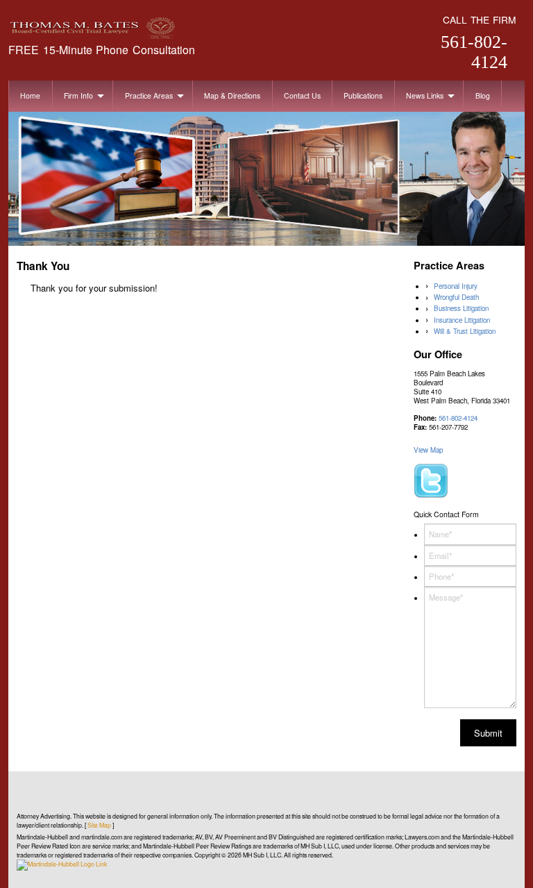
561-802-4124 (474, 52)
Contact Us (302, 95)
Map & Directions (232, 95)
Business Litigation (461, 308)
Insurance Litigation (462, 320)
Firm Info (78, 95)
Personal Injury (455, 286)
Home (30, 95)
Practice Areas (149, 95)
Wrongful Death (456, 297)
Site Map (99, 825)
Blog (482, 95)
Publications (363, 95)
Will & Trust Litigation (465, 331)
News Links (424, 95)
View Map (428, 450)
